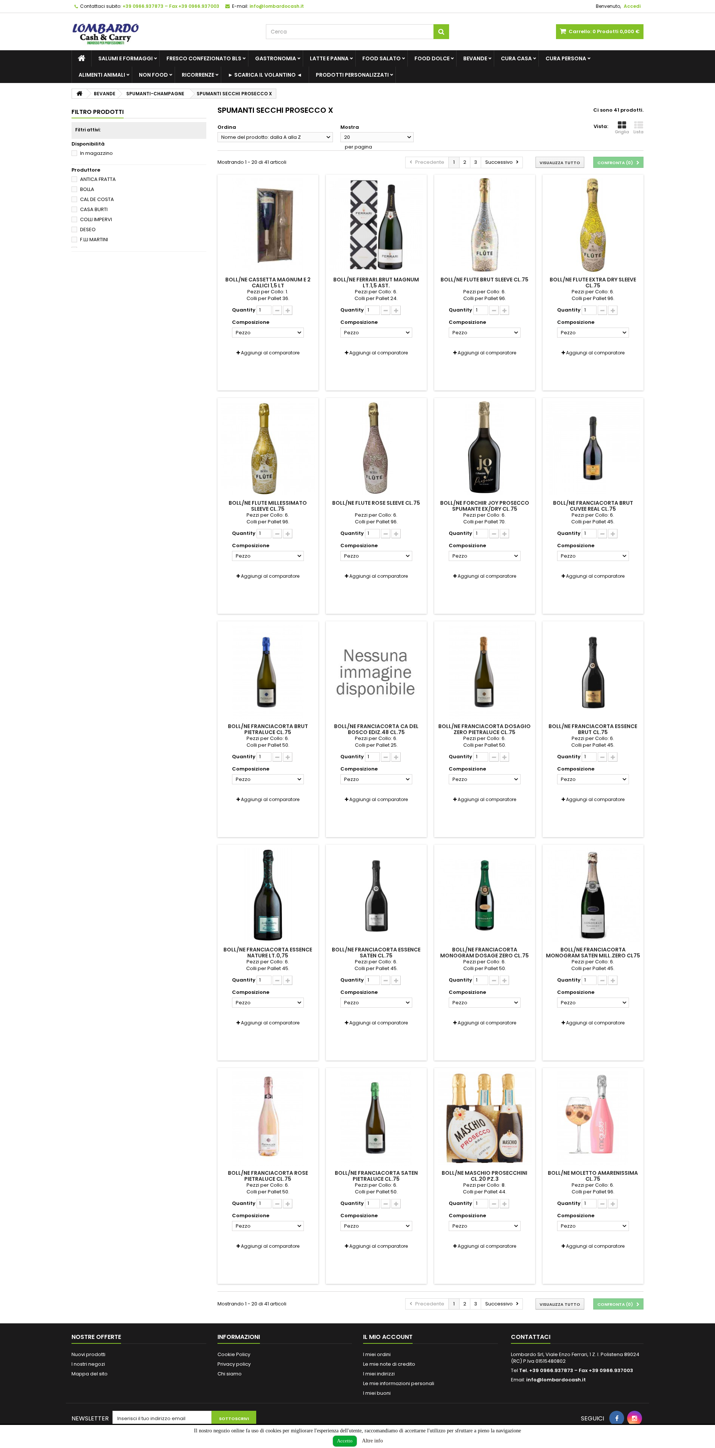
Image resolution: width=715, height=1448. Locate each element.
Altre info (372, 1441)
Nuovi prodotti (88, 1354)
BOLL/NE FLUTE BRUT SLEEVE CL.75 (484, 279)
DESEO (88, 229)
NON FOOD (153, 75)
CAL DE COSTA (97, 199)
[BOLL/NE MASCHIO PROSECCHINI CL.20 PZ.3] (485, 1118)
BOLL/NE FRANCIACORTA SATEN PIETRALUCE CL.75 (376, 1176)
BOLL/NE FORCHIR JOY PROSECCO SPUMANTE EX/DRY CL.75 (484, 506)
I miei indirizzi (379, 1373)
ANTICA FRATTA (98, 179)
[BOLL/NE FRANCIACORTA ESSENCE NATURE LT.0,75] (268, 895)
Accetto (345, 1441)
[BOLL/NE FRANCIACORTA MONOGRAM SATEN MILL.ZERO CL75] (593, 895)
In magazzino (96, 153)
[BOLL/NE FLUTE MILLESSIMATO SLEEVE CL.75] (268, 448)
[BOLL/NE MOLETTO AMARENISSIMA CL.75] (593, 1118)
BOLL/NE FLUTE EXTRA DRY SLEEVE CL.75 (593, 282)
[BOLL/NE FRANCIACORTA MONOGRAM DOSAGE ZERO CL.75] (485, 895)
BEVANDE (475, 58)
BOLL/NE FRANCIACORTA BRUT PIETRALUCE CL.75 (268, 729)
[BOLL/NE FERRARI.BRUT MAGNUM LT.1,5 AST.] (376, 225)
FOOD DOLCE (431, 58)
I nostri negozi (88, 1364)
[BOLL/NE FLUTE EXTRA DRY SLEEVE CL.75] (593, 225)
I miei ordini (377, 1354)
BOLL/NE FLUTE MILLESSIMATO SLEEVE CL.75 (268, 506)
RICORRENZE (198, 75)
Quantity (243, 310)
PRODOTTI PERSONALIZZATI (352, 75)
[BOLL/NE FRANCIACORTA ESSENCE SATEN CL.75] (376, 895)
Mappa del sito (90, 1373)
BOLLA (87, 189)
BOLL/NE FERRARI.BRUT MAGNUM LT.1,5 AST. (376, 282)
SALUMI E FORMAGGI (125, 58)
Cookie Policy (233, 1354)
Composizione (251, 322)
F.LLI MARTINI (94, 239)
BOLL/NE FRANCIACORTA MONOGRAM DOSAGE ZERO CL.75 (484, 952)
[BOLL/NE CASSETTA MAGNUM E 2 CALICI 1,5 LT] (268, 225)
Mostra (349, 127)
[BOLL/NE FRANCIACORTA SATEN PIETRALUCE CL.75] (376, 1118)
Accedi (632, 6)
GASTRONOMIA (275, 58)
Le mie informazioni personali (398, 1383)
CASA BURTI (94, 209)
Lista (638, 132)
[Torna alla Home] (79, 93)
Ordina (226, 127)
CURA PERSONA (566, 58)
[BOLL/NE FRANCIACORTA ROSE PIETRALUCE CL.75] (268, 1118)
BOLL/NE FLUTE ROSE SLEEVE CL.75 (376, 503)
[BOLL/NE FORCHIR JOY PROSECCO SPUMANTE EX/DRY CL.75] (485, 448)
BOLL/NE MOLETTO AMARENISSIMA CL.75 (593, 1176)
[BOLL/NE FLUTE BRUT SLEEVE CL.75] (485, 225)
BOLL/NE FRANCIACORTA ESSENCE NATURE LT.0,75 (267, 952)
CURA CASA (516, 58)
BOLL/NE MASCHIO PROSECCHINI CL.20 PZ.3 (484, 1176)
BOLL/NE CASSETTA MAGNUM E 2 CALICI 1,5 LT (268, 282)
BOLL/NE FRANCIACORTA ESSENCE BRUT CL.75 (593, 729)
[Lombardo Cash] (163, 31)
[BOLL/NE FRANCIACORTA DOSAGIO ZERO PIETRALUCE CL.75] (485, 672)
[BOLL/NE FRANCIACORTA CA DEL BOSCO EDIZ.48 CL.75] (376, 672)
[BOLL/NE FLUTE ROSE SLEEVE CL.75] (376, 448)
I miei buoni (377, 1393)
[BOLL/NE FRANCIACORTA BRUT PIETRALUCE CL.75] (268, 672)
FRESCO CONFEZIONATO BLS (203, 58)
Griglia (622, 132)
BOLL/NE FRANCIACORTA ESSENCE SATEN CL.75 (376, 952)
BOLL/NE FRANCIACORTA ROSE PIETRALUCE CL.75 (268, 1176)
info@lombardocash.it (556, 1379)
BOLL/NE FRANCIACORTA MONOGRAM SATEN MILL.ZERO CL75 (593, 952)
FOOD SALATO (381, 58)
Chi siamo (229, 1373)
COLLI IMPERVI (96, 219)
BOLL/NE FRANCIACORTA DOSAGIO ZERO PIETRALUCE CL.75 (484, 729)
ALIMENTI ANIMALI (102, 75)
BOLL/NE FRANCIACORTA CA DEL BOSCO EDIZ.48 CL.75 (376, 729)
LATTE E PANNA (329, 58)
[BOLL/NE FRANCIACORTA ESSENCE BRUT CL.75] (593, 672)
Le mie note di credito (389, 1364)
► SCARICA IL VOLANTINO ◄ (265, 75)
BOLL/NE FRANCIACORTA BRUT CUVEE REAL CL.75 (593, 506)
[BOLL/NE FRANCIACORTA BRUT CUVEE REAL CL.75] (593, 448)
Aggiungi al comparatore (270, 353)
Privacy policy (234, 1364)
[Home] (81, 58)
